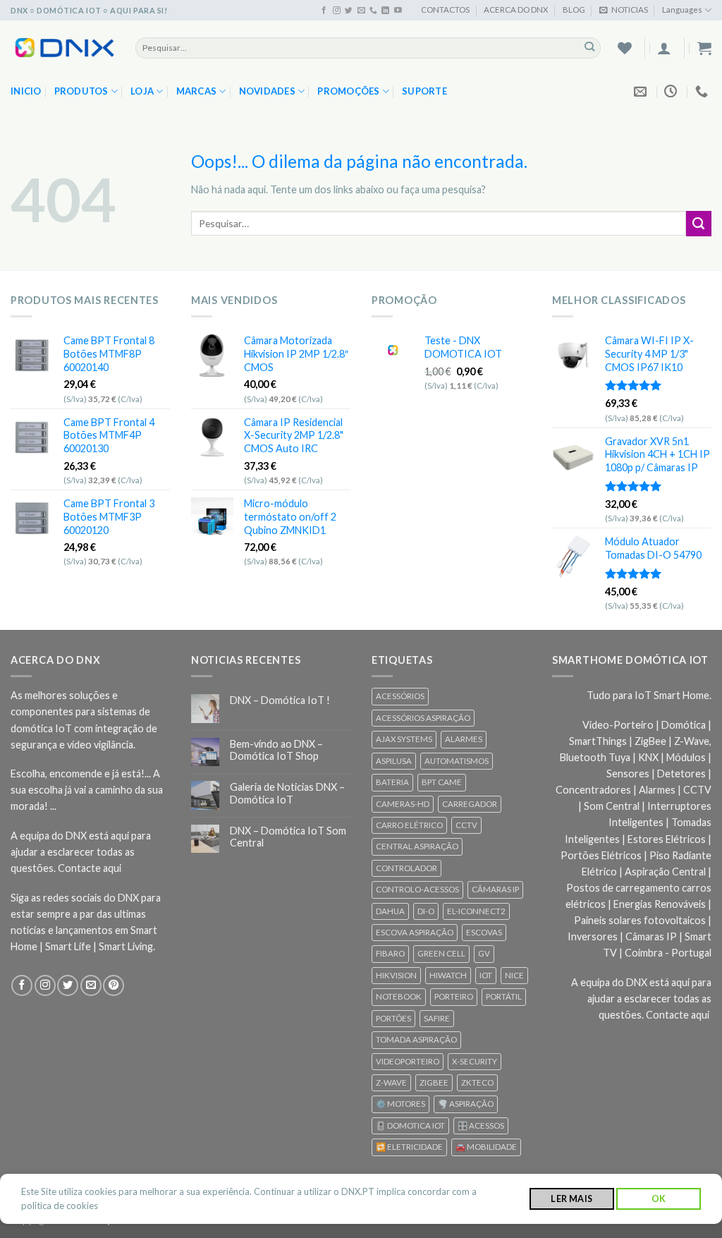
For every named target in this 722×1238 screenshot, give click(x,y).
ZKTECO (477, 1082)
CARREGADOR (469, 803)
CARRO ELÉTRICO (409, 825)
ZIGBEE (434, 1082)
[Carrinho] (704, 47)
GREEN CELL (441, 953)
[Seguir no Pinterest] (113, 985)
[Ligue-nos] (373, 10)
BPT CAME (442, 782)
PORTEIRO (453, 996)
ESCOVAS (484, 932)
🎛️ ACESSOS (481, 1125)
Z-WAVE (391, 1082)
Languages (682, 9)
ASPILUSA (394, 760)
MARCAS (196, 91)
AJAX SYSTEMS (404, 739)
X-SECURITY (474, 1061)
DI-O (425, 911)
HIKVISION (396, 975)
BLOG (574, 9)
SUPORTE (424, 91)
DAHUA (390, 911)
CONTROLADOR (406, 868)
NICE (514, 975)
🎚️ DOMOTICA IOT (410, 1125)
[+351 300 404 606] (703, 92)
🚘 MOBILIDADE (486, 1146)
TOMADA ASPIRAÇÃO (416, 1039)
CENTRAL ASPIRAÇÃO (417, 846)
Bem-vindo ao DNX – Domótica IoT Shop (276, 750)
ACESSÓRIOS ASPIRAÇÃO (423, 717)
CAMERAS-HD (402, 803)
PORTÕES (393, 1018)
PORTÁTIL (504, 996)
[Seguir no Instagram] (337, 10)
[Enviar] (590, 48)
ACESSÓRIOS (400, 695)
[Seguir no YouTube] (398, 10)
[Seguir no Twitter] (349, 10)
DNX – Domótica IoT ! (280, 700)
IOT (485, 975)
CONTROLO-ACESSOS (417, 889)
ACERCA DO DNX (516, 9)
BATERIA (392, 782)
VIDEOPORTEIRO (407, 1061)
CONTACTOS (445, 9)
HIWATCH (448, 975)
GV (484, 953)
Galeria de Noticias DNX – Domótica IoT (287, 793)
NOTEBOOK (399, 996)
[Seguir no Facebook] (324, 10)
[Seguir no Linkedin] (385, 10)
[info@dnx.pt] (642, 92)
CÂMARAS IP (495, 889)
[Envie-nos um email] (361, 10)
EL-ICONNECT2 (476, 911)
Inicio (26, 91)
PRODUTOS (81, 91)
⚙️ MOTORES (400, 1103)
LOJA (142, 91)
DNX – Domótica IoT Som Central (288, 837)
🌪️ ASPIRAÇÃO (466, 1103)
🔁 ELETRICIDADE (409, 1146)
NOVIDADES (267, 91)
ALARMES (463, 739)
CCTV (466, 825)
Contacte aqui (89, 868)
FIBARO (390, 953)
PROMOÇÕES (348, 91)
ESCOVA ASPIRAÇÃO (414, 932)
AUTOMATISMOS (456, 760)
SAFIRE (437, 1018)
